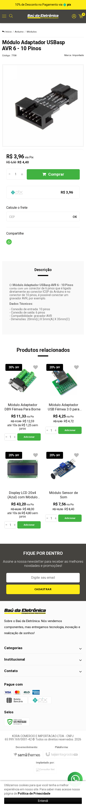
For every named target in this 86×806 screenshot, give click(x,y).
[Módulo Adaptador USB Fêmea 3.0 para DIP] (63, 398)
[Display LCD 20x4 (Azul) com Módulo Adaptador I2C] (22, 490)
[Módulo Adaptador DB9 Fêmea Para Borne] (22, 402)
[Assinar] (43, 589)
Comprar (56, 174)
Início (8, 31)
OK (75, 217)
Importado (78, 55)
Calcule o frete (17, 208)
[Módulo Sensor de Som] (63, 486)
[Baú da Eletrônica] (43, 16)
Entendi (43, 800)
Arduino (19, 31)
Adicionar (29, 437)
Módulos (32, 31)
